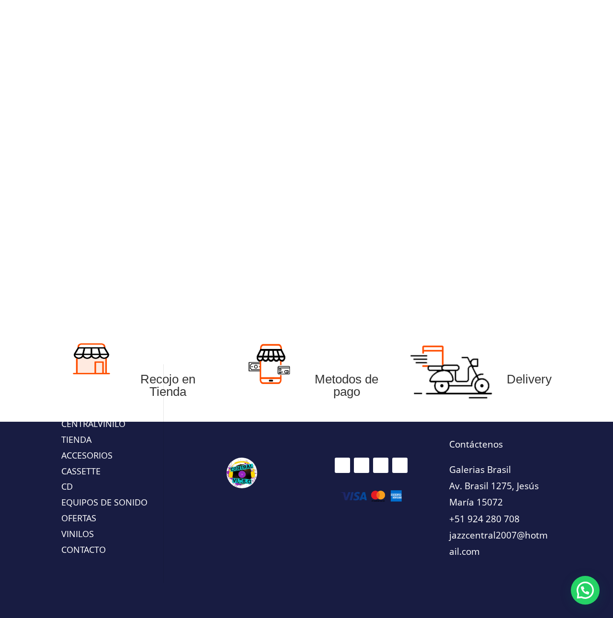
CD (167, 171)
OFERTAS (138, 171)
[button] (585, 590)
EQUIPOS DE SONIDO (323, 171)
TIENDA (76, 439)
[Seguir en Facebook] (342, 465)
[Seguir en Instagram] (361, 465)
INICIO (103, 171)
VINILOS (205, 171)
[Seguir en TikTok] (380, 465)
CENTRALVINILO (93, 423)
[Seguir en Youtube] (400, 465)
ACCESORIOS (398, 171)
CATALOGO (502, 171)
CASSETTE (254, 171)
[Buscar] (547, 46)
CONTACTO (457, 171)
